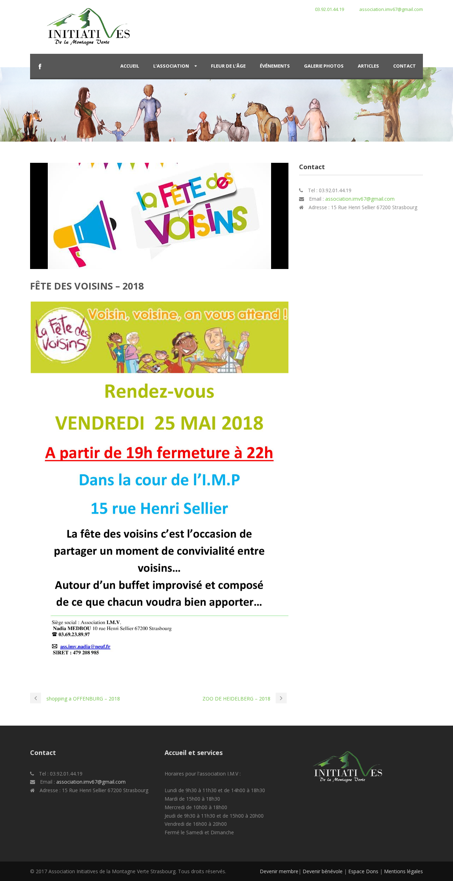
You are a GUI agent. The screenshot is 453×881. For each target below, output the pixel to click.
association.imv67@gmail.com (360, 198)
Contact (404, 66)
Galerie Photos (324, 66)
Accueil (129, 66)
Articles (368, 66)
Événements (275, 66)
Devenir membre (279, 871)
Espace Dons (363, 871)
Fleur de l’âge (228, 66)
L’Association (171, 66)
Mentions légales (403, 871)
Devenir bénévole (323, 871)
